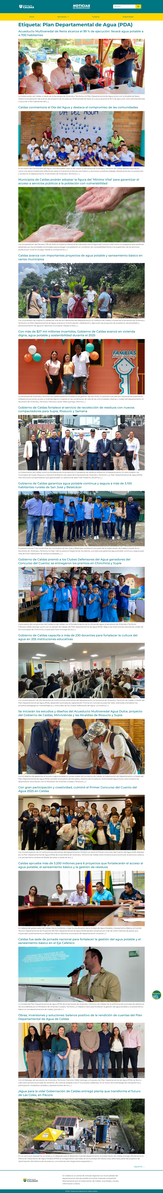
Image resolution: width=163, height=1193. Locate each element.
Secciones (61, 17)
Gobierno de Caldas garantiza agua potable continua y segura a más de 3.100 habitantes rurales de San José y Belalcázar (75, 485)
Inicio (31, 17)
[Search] (138, 6)
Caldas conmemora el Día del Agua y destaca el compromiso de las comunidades (78, 107)
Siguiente (139, 1167)
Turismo (95, 17)
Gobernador (128, 17)
